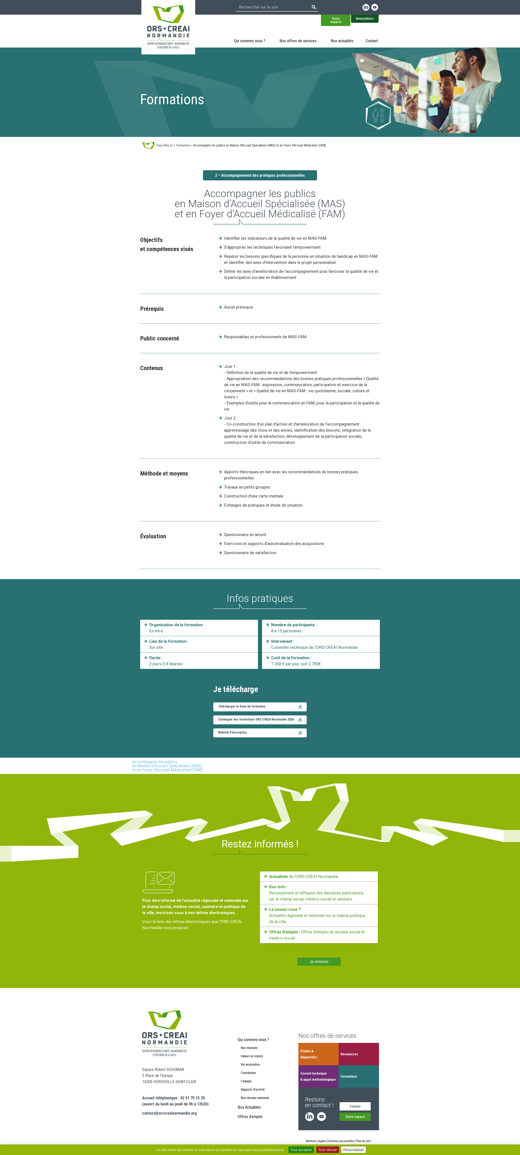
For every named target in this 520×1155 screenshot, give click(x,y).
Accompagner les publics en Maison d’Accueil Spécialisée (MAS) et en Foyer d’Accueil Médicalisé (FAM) (167, 765)
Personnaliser (353, 1150)
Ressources (349, 1054)
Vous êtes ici (164, 145)
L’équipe (246, 1081)
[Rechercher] (314, 7)
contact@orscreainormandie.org (169, 1113)
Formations (183, 145)
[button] (260, 732)
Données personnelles (341, 1141)
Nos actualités (342, 40)
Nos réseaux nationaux (255, 1098)
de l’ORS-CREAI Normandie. (304, 876)
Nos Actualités (249, 1107)
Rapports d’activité (253, 1089)
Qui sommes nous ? (249, 40)
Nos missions (249, 1048)
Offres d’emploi (250, 1116)
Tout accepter (301, 1150)
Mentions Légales (316, 1141)
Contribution (248, 1073)
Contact (372, 40)
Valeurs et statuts (252, 1056)
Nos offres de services (298, 40)
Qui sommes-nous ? (253, 1039)
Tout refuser (327, 1150)
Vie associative (250, 1064)
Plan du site (363, 1141)
